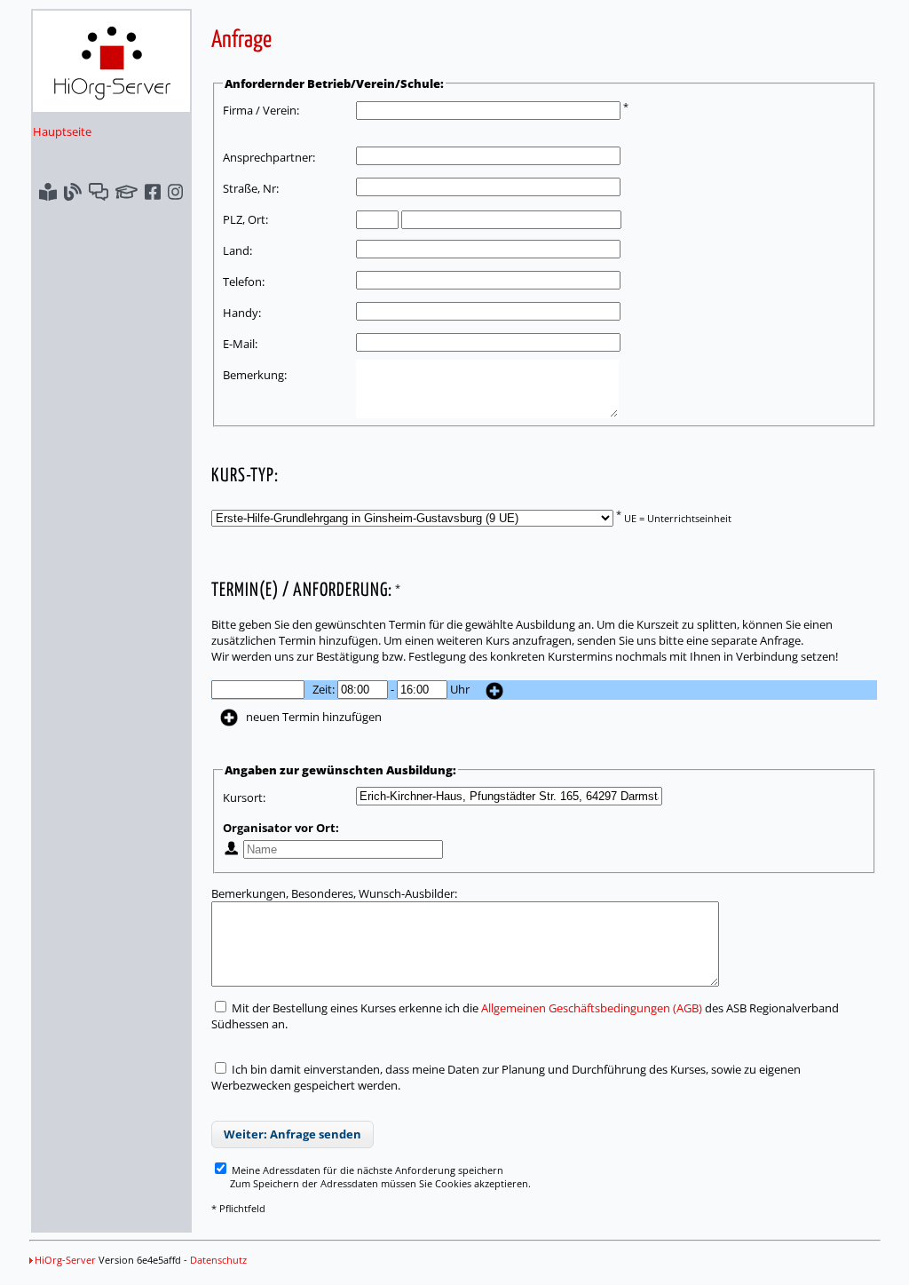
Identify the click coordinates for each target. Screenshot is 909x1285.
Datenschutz (218, 1259)
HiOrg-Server (65, 1259)
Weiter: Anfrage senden (292, 1134)
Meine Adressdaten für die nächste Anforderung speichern (366, 1170)
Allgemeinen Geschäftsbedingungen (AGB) (591, 1008)
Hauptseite (62, 131)
